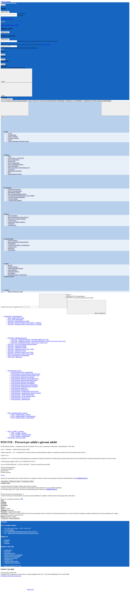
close (2, 116)
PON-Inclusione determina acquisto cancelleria (24, 386)
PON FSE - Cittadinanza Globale (17, 347)
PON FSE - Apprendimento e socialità (18, 321)
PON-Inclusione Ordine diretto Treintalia (22, 377)
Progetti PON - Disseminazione (76, 296)
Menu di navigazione (99, 313)
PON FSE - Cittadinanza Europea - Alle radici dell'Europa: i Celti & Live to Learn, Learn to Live (38, 341)
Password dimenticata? (7, 18)
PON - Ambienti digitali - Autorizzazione (22, 417)
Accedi (3, 4)
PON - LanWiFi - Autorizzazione (20, 436)
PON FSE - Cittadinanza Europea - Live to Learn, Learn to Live (29, 342)
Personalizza (4, 481)
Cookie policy (8, 550)
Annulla (3, 99)
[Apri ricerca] (115, 109)
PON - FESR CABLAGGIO (16, 318)
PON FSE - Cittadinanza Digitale (17, 346)
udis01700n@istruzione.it (22, 531)
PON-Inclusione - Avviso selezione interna (23, 396)
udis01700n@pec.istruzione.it (23, 533)
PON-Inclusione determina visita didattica (23, 383)
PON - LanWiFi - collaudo (18, 433)
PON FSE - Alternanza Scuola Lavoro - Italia (20, 352)
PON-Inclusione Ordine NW (19, 388)
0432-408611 (10, 530)
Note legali (7, 551)
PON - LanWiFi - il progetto (16, 431)
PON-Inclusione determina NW (20, 390)
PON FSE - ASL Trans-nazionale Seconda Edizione (22, 344)
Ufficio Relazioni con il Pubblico (13, 555)
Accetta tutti (27, 481)
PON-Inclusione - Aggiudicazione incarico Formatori (26, 393)
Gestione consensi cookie (11, 561)
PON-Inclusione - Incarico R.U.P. (20, 397)
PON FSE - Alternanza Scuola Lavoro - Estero (21, 349)
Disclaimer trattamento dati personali (11, 576)
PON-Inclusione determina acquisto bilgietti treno (25, 378)
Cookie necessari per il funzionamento (11, 494)
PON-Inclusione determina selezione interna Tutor (25, 375)
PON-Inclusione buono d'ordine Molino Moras (24, 380)
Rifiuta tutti (15, 481)
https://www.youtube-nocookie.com (11, 499)
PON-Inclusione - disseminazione (20, 399)
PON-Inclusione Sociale (15, 370)
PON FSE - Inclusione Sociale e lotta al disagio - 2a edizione (25, 324)
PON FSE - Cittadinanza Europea (17, 338)
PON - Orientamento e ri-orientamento (18, 355)
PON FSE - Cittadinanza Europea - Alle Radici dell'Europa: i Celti (29, 339)
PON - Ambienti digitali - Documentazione (23, 416)
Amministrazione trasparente (12, 563)
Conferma (9, 99)
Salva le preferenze (14, 518)
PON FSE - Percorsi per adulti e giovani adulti (21, 354)
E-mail (19, 41)
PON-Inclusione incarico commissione (22, 372)
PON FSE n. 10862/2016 (15, 357)
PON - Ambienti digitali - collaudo (21, 414)
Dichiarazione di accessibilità (12, 556)
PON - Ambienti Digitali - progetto (18, 413)
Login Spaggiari (46, 44)
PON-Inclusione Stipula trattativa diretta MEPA (24, 385)
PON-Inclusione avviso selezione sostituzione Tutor (25, 374)
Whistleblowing (8, 559)
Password (20, 15)
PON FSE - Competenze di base (17, 350)
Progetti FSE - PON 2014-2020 (16, 437)
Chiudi (3, 54)
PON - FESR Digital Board (15, 319)
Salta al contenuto (6, 1)
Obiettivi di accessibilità (11, 558)
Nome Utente (21, 13)
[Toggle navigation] (15, 109)
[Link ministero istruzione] (8, 3)
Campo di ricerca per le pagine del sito (11, 307)
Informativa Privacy (9, 553)
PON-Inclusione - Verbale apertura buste (22, 394)
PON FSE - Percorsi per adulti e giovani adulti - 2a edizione (24, 322)
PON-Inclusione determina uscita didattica (23, 382)
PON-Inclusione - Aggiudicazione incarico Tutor (24, 391)
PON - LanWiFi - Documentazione (21, 434)
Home (69, 294)
